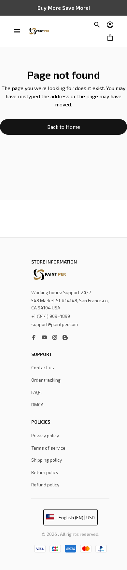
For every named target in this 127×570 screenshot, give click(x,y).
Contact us (42, 367)
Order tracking (46, 380)
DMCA (37, 404)
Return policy (44, 472)
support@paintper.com (54, 324)
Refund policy (45, 484)
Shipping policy (46, 460)
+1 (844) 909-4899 (50, 316)
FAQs (36, 392)
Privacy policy (45, 435)
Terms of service (48, 448)
